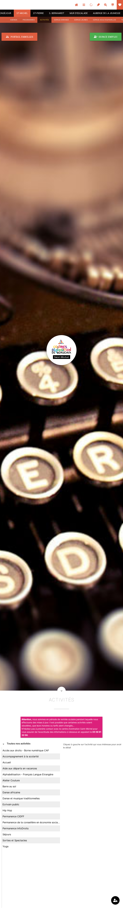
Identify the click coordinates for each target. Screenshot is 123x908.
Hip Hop (7, 810)
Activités (44, 20)
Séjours (7, 834)
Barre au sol (9, 786)
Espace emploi (105, 36)
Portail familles (19, 36)
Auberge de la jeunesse (106, 13)
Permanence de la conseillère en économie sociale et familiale (38, 822)
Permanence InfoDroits (15, 828)
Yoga (5, 846)
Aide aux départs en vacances (20, 768)
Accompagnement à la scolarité (21, 756)
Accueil (7, 762)
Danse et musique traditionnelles (21, 798)
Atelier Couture (11, 780)
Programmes (29, 20)
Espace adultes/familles (104, 20)
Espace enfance (61, 20)
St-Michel (22, 13)
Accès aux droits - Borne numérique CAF (26, 750)
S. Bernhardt (56, 13)
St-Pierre (38, 13)
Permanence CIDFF (13, 816)
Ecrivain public (11, 804)
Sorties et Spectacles (15, 840)
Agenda (13, 20)
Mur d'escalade (79, 13)
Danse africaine (11, 792)
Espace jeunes (81, 20)
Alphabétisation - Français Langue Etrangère (28, 774)
